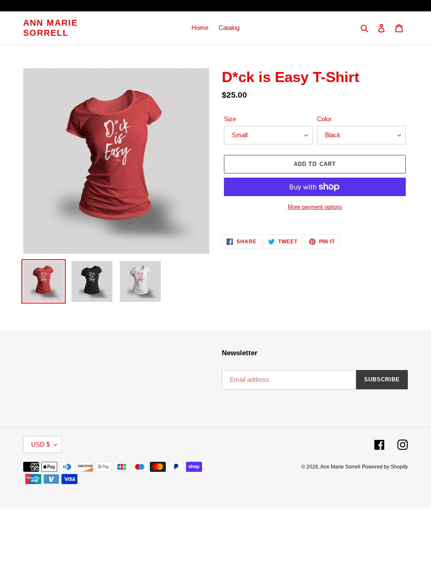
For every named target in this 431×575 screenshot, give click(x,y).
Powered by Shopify (385, 467)
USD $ (40, 444)
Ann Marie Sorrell (50, 27)
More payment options (315, 207)
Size (230, 118)
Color (324, 118)
